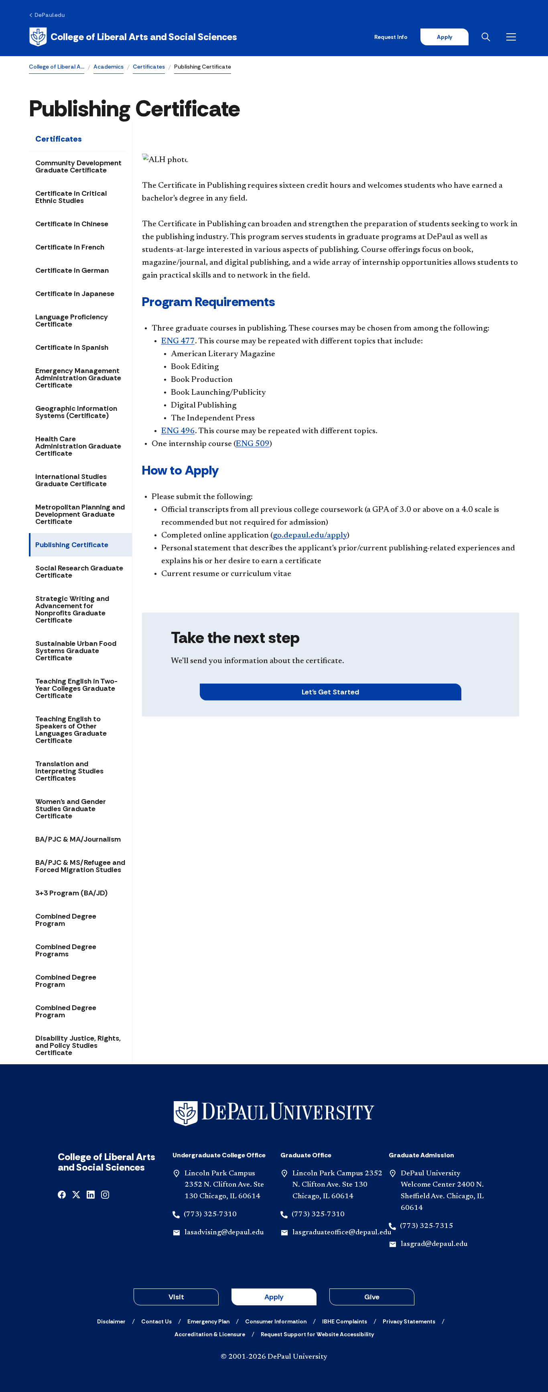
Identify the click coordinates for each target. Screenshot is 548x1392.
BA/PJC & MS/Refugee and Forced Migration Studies (80, 866)
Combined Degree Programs (65, 950)
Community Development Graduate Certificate (78, 166)
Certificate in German (72, 270)
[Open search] (487, 36)
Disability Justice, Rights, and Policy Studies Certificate (78, 1045)
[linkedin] (91, 1194)
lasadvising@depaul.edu (224, 1232)
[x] (76, 1194)
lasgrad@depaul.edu (434, 1244)
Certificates (149, 66)
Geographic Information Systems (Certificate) (76, 412)
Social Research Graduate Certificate (79, 571)
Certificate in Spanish (71, 347)
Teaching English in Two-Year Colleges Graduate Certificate (76, 688)
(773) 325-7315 (426, 1226)
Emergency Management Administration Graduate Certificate (78, 378)
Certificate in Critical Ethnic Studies (71, 197)
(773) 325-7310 (210, 1214)
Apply (444, 37)
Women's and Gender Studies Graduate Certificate (70, 809)
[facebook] (62, 1194)
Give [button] (372, 1297)
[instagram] (105, 1194)
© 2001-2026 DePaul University (274, 1357)
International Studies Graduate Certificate (71, 480)
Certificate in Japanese (74, 293)
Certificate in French (69, 247)
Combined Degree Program (65, 919)
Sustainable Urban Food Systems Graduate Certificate (75, 651)
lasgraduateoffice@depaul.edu (341, 1232)
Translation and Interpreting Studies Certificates (69, 771)
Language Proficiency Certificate (71, 320)
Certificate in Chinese (71, 224)
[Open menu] (512, 37)
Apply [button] (274, 1297)
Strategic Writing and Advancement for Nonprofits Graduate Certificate (72, 609)
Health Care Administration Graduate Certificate (78, 446)
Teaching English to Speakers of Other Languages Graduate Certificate (71, 729)
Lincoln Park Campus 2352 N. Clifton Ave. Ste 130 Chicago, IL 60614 (224, 1185)
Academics (108, 66)
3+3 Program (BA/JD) (71, 893)
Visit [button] (176, 1297)
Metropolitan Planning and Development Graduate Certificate (80, 514)
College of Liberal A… (56, 66)
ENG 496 (178, 431)
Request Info (391, 37)
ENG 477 (178, 341)
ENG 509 (253, 444)
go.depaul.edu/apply (310, 536)
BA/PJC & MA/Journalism (78, 839)
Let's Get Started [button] (330, 692)
